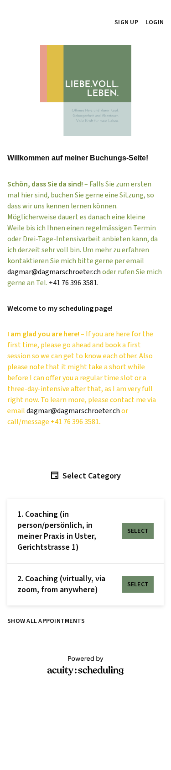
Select (138, 531)
